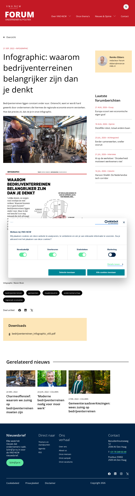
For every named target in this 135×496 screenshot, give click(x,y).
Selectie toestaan (67, 272)
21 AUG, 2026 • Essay (104, 107)
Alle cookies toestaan (106, 272)
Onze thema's (83, 16)
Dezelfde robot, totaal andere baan (112, 128)
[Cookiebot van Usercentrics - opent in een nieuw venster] (106, 222)
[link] (20, 393)
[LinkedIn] (25, 310)
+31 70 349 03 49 (118, 451)
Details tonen (113, 264)
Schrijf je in (14, 462)
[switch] (52, 255)
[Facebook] (19, 310)
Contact (125, 16)
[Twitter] (31, 310)
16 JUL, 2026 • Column (104, 171)
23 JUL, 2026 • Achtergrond (107, 137)
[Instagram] (121, 473)
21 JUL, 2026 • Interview (105, 154)
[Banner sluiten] (124, 222)
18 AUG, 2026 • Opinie (105, 124)
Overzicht (11, 37)
